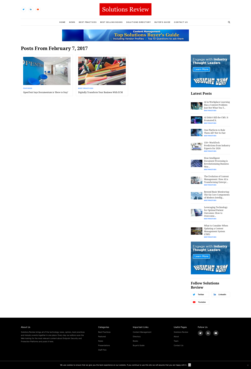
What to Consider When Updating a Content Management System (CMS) (216, 230)
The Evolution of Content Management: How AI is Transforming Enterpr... (216, 179)
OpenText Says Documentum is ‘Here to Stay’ (45, 92)
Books (135, 341)
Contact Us (181, 22)
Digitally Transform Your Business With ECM (100, 92)
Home (62, 22)
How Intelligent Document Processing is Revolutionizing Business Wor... (216, 162)
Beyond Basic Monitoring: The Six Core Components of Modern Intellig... (217, 194)
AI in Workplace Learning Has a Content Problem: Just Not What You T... (217, 105)
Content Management (142, 332)
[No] (247, 365)
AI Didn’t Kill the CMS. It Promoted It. (216, 119)
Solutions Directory (138, 22)
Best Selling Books (111, 22)
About (176, 336)
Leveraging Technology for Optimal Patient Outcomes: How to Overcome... (215, 211)
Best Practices (88, 22)
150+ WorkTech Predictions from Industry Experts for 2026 (217, 145)
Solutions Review (181, 332)
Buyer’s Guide (162, 22)
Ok (190, 365)
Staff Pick (102, 350)
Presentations (104, 345)
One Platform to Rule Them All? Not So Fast (215, 131)
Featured (27, 88)
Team (176, 341)
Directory (137, 336)
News (72, 22)
